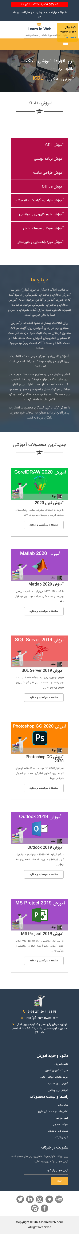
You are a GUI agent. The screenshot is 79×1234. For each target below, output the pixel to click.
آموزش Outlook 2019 (45, 848)
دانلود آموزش (61, 1064)
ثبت (59, 1181)
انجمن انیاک (61, 1137)
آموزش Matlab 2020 (46, 584)
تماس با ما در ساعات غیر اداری (53, 1111)
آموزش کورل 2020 (49, 503)
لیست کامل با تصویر (58, 1131)
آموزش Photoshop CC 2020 (45, 759)
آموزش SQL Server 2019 (42, 671)
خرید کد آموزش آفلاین (56, 1070)
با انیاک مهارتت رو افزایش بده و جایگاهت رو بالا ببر (40, 14)
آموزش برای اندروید (58, 1084)
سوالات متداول (60, 1124)
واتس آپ (71, 37)
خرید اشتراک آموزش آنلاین (54, 1077)
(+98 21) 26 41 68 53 (41, 1011)
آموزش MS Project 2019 (42, 934)
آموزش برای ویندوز (58, 1090)
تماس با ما (63, 1105)
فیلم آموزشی (61, 1118)
